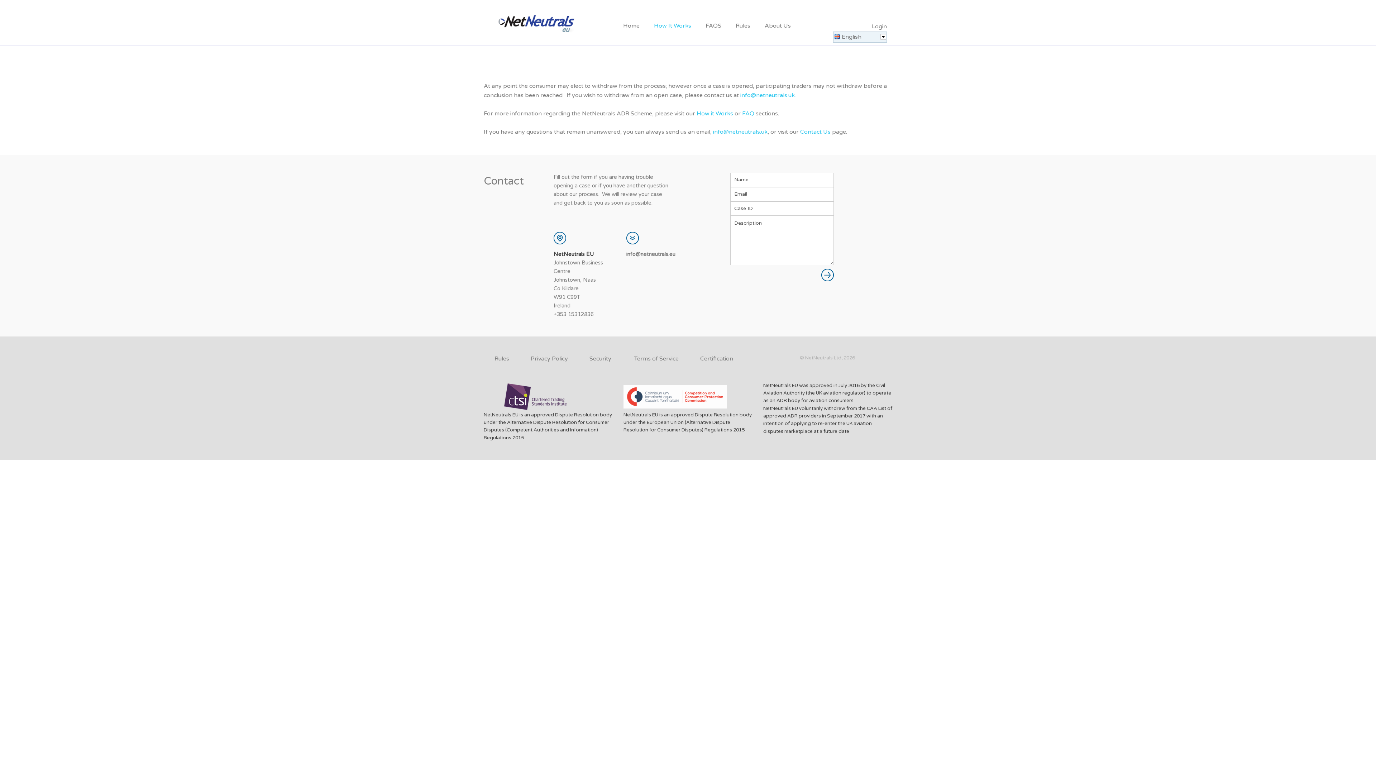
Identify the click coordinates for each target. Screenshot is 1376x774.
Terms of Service (656, 358)
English (851, 36)
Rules (743, 25)
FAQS (713, 25)
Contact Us (815, 131)
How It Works (672, 25)
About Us (778, 25)
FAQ (748, 113)
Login (879, 26)
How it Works (715, 113)
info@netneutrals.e (649, 254)
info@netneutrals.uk (767, 95)
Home (631, 25)
